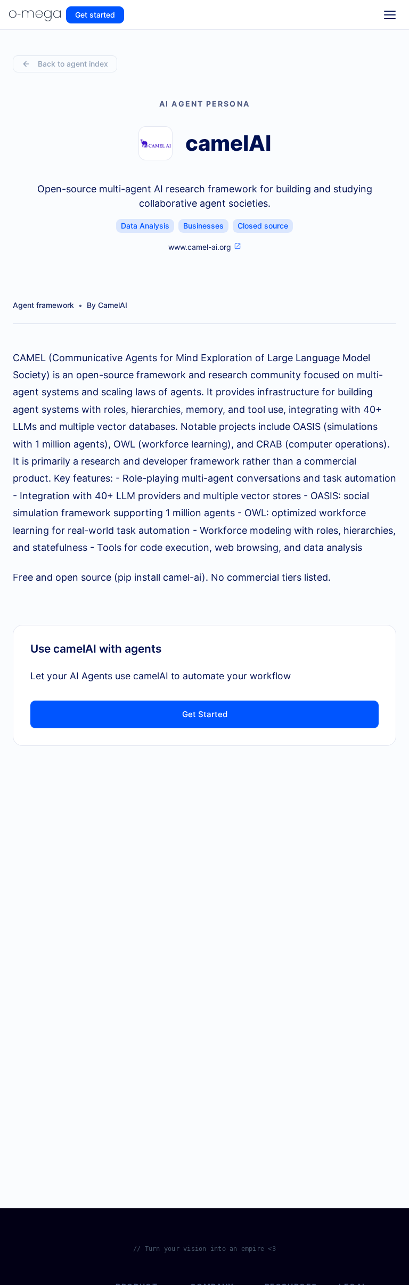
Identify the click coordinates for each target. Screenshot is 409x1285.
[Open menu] (389, 15)
